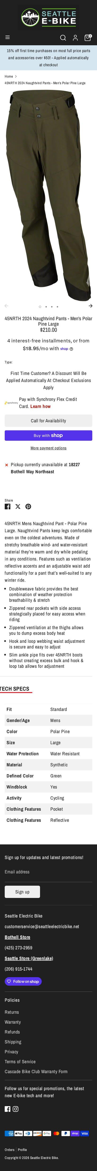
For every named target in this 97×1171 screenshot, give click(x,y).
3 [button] (52, 306)
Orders (9, 1149)
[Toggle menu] (7, 38)
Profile (22, 1149)
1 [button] (40, 307)
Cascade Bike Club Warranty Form (36, 1071)
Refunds (12, 1032)
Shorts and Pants (25, 362)
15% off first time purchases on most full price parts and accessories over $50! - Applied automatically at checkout (48, 57)
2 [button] (46, 306)
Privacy (11, 1051)
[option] (48, 195)
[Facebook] (7, 1109)
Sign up (22, 892)
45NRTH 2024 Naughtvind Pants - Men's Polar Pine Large (45, 82)
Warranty (13, 1022)
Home (9, 76)
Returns (12, 1012)
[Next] (90, 306)
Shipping (13, 1041)
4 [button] (57, 306)
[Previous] (6, 306)
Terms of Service (20, 1061)
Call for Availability (48, 420)
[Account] (75, 36)
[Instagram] (15, 1109)
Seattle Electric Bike (44, 1157)
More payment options (49, 448)
